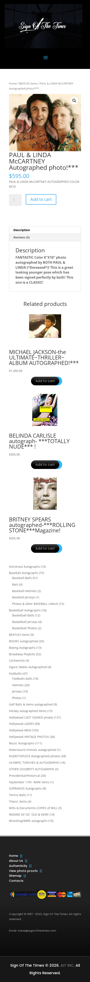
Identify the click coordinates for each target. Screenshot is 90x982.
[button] (74, 100)
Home (13, 83)
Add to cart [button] (45, 381)
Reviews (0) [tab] (21, 237)
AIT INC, (67, 965)
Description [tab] (21, 230)
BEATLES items (28, 83)
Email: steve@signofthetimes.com (32, 931)
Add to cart (41, 199)
